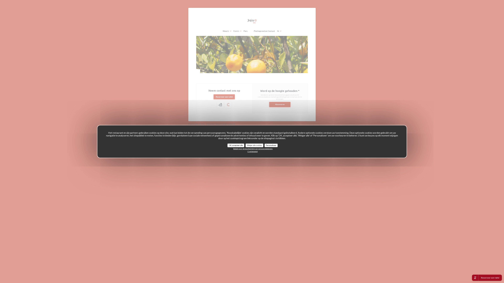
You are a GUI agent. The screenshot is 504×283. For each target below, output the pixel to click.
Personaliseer (271, 145)
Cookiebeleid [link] (252, 151)
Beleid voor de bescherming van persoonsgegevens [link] (253, 149)
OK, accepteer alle (236, 145)
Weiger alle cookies (254, 145)
